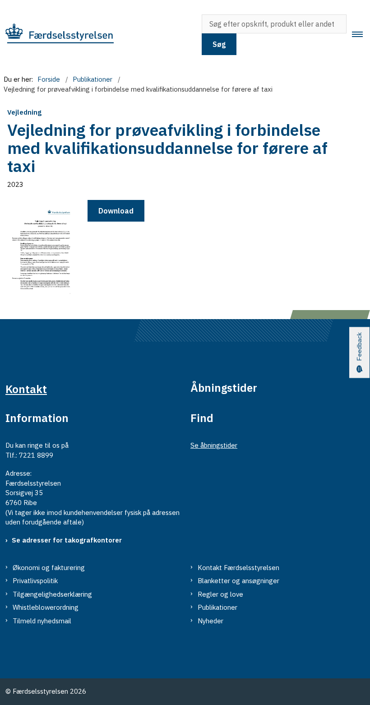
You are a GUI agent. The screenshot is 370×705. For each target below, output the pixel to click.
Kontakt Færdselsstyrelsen (238, 567)
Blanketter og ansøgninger (238, 580)
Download (116, 210)
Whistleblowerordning (46, 607)
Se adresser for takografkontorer (67, 540)
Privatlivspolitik (35, 580)
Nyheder (210, 621)
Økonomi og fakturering (49, 567)
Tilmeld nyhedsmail (42, 621)
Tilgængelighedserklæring (52, 594)
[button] (361, 35)
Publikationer (217, 607)
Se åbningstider (213, 445)
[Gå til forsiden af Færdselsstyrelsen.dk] (94, 34)
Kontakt (26, 389)
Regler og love (220, 594)
